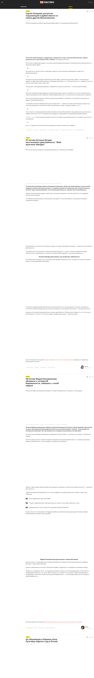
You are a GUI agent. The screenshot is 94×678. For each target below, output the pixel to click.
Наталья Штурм (51, 367)
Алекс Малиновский (79, 129)
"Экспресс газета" (31, 117)
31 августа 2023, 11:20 (30, 388)
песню (65, 81)
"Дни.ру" (78, 105)
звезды (36, 129)
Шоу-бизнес (43, 367)
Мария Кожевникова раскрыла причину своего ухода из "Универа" (63, 622)
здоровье (37, 367)
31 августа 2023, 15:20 (30, 147)
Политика (23, 6)
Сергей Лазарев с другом (53, 129)
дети (36, 627)
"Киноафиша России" (62, 59)
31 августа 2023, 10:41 (30, 644)
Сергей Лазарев (43, 129)
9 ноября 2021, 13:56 (30, 20)
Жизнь (70, 6)
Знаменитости (29, 129)
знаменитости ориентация (67, 129)
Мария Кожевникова (50, 627)
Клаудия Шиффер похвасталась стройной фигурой (58, 360)
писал (29, 125)
